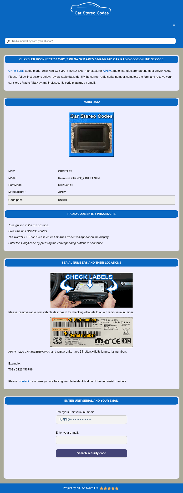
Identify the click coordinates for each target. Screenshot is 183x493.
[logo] (90, 9)
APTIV (107, 70)
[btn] (8, 41)
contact (24, 381)
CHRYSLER (16, 70)
